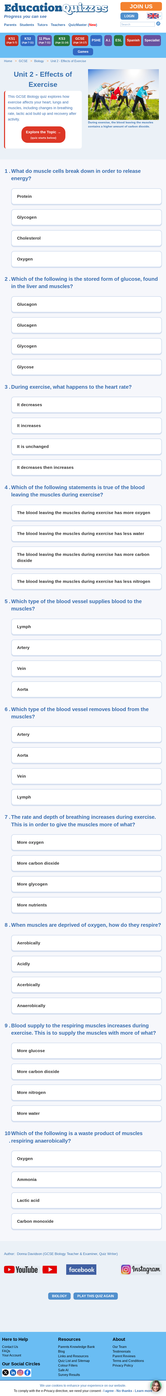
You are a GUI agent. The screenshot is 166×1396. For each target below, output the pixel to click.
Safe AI (63, 1370)
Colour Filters (68, 1365)
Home (8, 61)
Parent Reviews (124, 1356)
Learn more (143, 1391)
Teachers (58, 25)
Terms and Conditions (128, 1361)
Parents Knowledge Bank (76, 1347)
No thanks (124, 1391)
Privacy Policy (123, 1365)
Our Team (120, 1347)
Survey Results (69, 1375)
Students (27, 25)
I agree (108, 1391)
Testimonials (122, 1351)
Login (129, 16)
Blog (61, 1351)
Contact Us (10, 1347)
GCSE (23, 61)
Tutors (42, 25)
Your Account (11, 1355)
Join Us (141, 6)
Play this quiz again (95, 1296)
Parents (10, 25)
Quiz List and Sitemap (74, 1361)
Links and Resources (73, 1356)
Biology (39, 61)
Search (158, 24)
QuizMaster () (82, 25)
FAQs (6, 1351)
